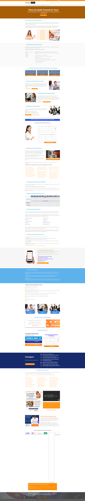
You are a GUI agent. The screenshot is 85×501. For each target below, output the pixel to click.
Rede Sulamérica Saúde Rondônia (54, 172)
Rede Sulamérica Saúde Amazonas (30, 170)
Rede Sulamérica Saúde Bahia (29, 171)
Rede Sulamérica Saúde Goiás (29, 176)
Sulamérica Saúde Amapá (29, 379)
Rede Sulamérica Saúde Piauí (41, 177)
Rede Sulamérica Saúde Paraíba (42, 173)
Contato (47, 5)
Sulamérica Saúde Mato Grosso (42, 378)
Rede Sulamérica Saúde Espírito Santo (30, 175)
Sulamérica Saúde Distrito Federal (30, 384)
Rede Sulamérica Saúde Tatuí (53, 175)
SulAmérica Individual (32, 83)
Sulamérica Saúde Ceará (29, 383)
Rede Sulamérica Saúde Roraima (54, 173)
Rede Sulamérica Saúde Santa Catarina (54, 174)
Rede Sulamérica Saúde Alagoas (30, 168)
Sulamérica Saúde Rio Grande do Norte (55, 378)
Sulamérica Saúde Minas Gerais (42, 380)
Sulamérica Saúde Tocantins (53, 386)
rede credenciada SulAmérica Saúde (30, 150)
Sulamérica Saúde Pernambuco (42, 385)
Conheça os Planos (33, 5)
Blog (49, 5)
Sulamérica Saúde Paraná (41, 384)
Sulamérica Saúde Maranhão (41, 377)
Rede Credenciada (43, 5)
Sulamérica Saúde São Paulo (53, 384)
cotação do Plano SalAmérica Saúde (32, 374)
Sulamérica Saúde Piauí (41, 386)
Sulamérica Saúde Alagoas (29, 378)
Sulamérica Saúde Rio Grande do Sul (54, 379)
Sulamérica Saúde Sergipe (53, 385)
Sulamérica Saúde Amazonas (29, 380)
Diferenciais (38, 5)
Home (26, 5)
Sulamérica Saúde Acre (29, 377)
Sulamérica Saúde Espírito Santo (30, 385)
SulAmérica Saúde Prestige (35, 245)
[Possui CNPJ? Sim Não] (51, 126)
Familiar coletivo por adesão (52, 96)
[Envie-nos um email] (59, 0)
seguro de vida (43, 417)
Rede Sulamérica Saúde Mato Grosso (42, 168)
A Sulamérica (29, 5)
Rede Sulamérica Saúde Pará (41, 172)
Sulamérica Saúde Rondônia (53, 380)
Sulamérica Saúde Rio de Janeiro (54, 377)
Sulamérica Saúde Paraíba (41, 383)
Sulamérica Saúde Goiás (29, 386)
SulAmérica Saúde (28, 22)
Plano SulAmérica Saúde (29, 372)
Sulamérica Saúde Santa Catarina (54, 383)
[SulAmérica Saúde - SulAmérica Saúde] (30, 2)
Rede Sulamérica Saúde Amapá (30, 169)
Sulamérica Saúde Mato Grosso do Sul (42, 379)
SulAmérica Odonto (36, 289)
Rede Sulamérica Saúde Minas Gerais (42, 171)
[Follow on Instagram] (58, 0)
